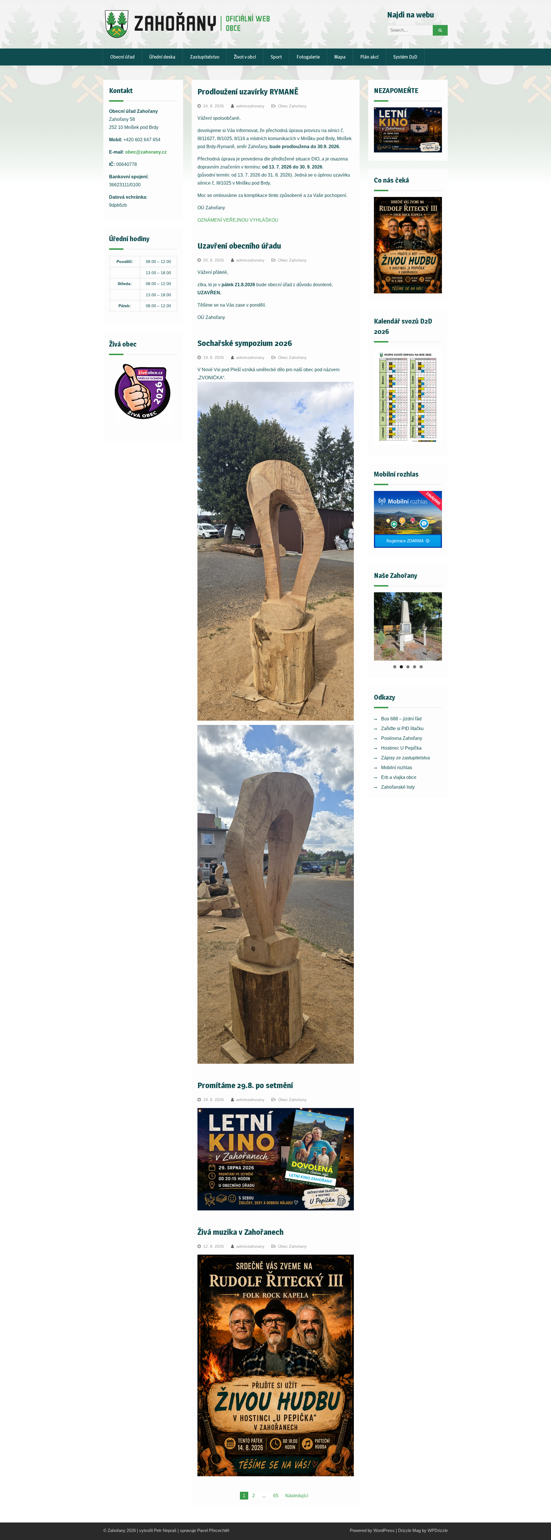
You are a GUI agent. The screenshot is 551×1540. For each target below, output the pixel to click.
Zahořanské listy (398, 787)
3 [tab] (408, 666)
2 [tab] (401, 666)
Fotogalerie (308, 57)
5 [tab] (421, 666)
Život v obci (245, 57)
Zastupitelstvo (204, 57)
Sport (276, 57)
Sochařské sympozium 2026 (244, 343)
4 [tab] (414, 666)
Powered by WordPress (372, 1530)
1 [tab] (394, 666)
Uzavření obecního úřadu (239, 246)
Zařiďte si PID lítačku (402, 728)
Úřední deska (162, 57)
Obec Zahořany (292, 106)
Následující (296, 1495)
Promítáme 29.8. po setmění (245, 1085)
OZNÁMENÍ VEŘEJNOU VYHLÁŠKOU (237, 220)
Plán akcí (369, 57)
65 (275, 1495)
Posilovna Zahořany (401, 738)
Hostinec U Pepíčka (401, 748)
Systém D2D (405, 57)
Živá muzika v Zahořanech (240, 1232)
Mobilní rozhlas (396, 767)
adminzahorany (250, 106)
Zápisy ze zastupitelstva (405, 757)
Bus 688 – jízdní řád (401, 718)
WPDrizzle (438, 1530)
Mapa (340, 57)
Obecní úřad (122, 57)
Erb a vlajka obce (398, 777)
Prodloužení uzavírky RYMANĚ (247, 91)
